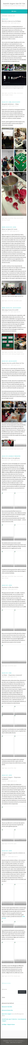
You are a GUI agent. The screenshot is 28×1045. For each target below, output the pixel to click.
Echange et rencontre (14, 456)
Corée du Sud (19, 93)
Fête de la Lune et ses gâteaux (11, 458)
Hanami (15, 976)
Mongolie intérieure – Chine (10, 104)
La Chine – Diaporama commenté (12, 675)
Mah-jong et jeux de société (10, 310)
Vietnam (11, 94)
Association (16, 300)
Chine (15, 93)
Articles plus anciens (6, 983)
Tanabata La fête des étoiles (10, 587)
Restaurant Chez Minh (7, 1006)
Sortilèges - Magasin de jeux (8, 1024)
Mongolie (7, 94)
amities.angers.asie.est (15, 23)
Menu (14, 11)
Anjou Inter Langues (6, 1014)
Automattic (18, 1042)
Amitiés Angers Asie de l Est (14, 4)
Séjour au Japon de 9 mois (9, 229)
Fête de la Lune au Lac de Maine (11, 21)
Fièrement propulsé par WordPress (13, 1041)
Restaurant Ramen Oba (7, 1010)
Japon (3, 94)
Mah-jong (4, 220)
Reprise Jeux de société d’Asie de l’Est (13, 363)
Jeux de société (16, 102)
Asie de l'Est (5, 19)
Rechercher (4, 989)
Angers (5, 93)
